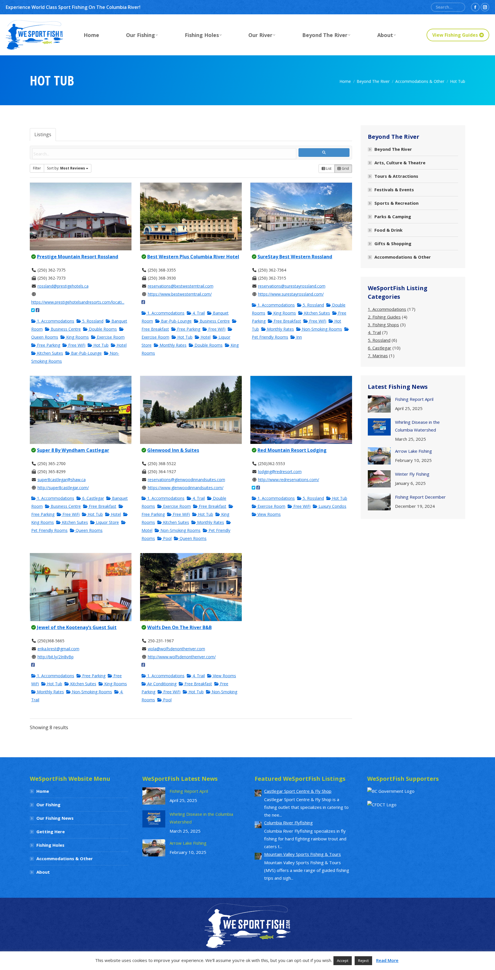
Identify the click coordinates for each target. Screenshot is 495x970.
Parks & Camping (392, 216)
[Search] (458, 7)
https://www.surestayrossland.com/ (291, 294)
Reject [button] (363, 960)
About (43, 872)
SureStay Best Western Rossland (295, 256)
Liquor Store (107, 522)
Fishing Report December (420, 497)
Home (42, 791)
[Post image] (379, 404)
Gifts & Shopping (392, 243)
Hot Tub (100, 345)
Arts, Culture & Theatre (399, 162)
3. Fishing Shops (383, 324)
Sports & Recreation (396, 203)
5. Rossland (92, 321)
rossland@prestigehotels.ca (63, 286)
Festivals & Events (394, 189)
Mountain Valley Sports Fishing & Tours (302, 854)
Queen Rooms (88, 530)
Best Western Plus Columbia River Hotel (193, 256)
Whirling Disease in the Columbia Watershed (417, 426)
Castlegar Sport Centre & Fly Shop (297, 791)
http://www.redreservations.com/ (288, 479)
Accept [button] (342, 960)
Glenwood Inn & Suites (173, 450)
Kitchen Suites (49, 353)
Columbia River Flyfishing (288, 822)
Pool (167, 538)
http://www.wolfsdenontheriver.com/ (182, 656)
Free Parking (48, 345)
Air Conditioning (161, 683)
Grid (345, 168)
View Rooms (268, 514)
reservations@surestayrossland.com (291, 286)
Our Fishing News (55, 818)
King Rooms (77, 337)
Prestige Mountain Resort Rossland (77, 256)
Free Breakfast (286, 321)
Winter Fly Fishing (412, 474)
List (328, 168)
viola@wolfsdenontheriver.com (176, 648)
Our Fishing (48, 804)
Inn (298, 337)
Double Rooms (102, 329)
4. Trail (198, 313)
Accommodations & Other (402, 257)
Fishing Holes (50, 845)
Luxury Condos (331, 506)
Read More (387, 960)
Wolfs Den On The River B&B (179, 627)
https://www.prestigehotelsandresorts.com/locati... (77, 302)
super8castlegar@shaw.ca (62, 479)
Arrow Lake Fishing (413, 451)
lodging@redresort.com (280, 471)
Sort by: (66, 168)
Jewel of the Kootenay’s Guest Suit (77, 627)
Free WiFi (76, 345)
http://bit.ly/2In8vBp (56, 656)
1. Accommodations (55, 321)
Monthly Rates (172, 345)
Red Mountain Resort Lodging (292, 450)
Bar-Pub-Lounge (86, 353)
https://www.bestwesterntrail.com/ (180, 294)
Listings (42, 134)
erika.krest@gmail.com (58, 648)
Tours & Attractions (396, 176)
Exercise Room (110, 337)
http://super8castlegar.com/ (63, 487)
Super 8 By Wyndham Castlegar (73, 450)
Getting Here (50, 831)
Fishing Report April (414, 399)
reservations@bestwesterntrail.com (180, 286)
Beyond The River (393, 149)
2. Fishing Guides (384, 317)
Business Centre (65, 329)
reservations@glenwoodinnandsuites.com (186, 479)
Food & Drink (388, 230)
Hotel (121, 345)
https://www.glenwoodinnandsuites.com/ (185, 487)
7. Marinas (378, 355)
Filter (37, 168)
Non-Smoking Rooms (321, 329)
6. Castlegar (92, 498)
